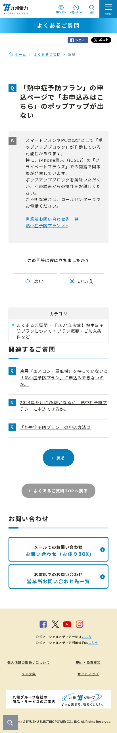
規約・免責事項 (88, 662)
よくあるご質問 (47, 54)
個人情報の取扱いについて (28, 662)
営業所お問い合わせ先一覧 (52, 219)
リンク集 (29, 673)
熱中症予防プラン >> (47, 225)
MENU (108, 13)
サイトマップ (88, 673)
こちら (87, 636)
